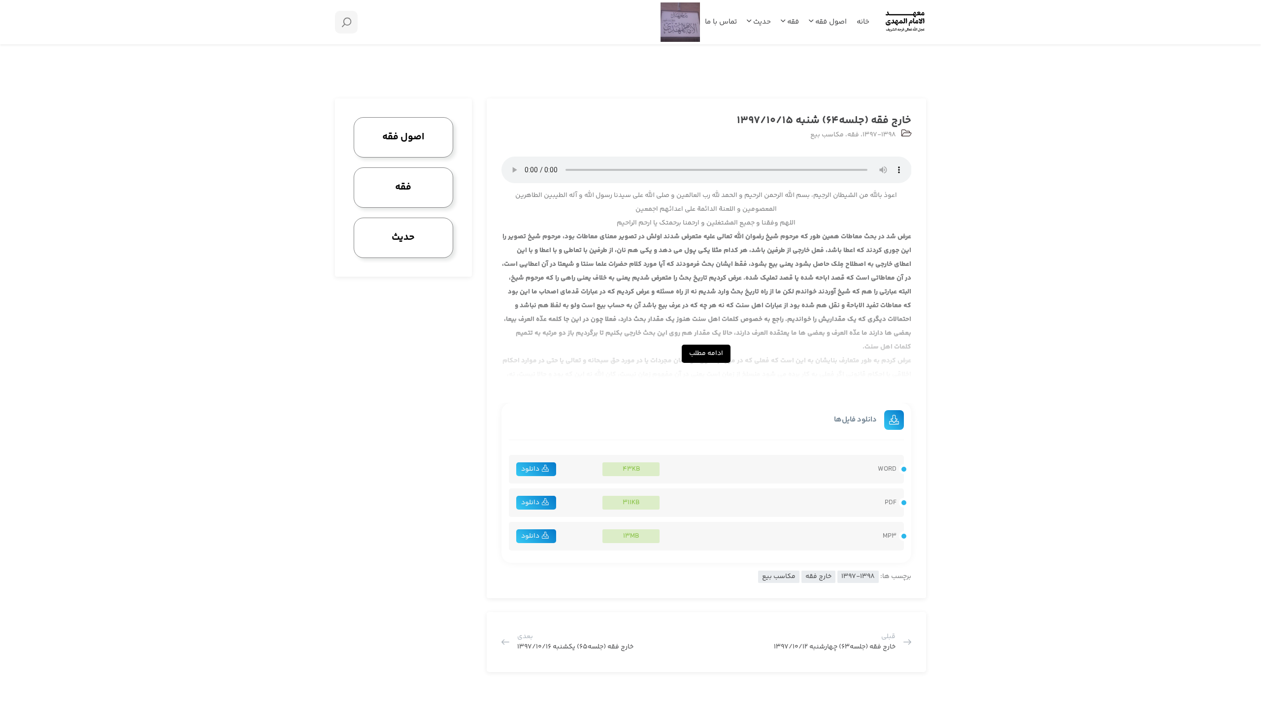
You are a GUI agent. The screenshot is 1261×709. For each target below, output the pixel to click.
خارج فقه (818, 576)
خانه (863, 22)
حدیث (761, 22)
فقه (792, 22)
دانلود (530, 469)
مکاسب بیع (827, 134)
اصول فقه (830, 22)
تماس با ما (721, 22)
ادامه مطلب (706, 353)
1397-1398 (879, 134)
